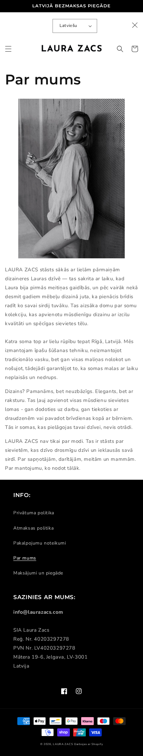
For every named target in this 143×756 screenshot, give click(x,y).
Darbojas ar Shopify (88, 744)
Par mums (24, 558)
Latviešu (68, 26)
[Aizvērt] (135, 25)
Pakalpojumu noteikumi (39, 543)
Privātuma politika (33, 513)
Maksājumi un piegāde (38, 573)
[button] (8, 49)
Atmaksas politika (33, 528)
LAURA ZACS (63, 744)
